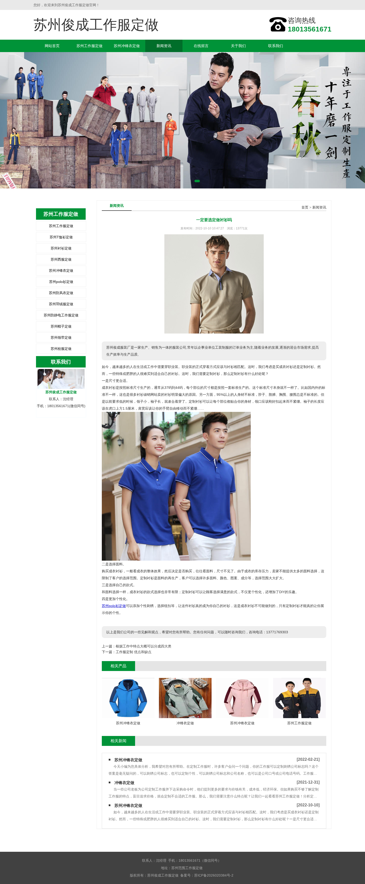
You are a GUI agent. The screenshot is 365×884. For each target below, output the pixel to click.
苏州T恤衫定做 (61, 237)
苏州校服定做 (61, 349)
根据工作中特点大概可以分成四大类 (143, 646)
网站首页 (52, 46)
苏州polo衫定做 (61, 282)
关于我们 (238, 46)
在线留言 (201, 46)
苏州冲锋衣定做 (127, 46)
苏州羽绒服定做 (61, 304)
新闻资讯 (163, 46)
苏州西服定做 (61, 259)
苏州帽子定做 (61, 326)
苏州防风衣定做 (61, 293)
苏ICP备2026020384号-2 (213, 875)
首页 (304, 207)
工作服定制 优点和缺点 (133, 652)
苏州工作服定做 (89, 46)
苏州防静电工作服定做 (61, 315)
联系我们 (275, 46)
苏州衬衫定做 (61, 248)
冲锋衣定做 (124, 783)
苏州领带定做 (61, 337)
